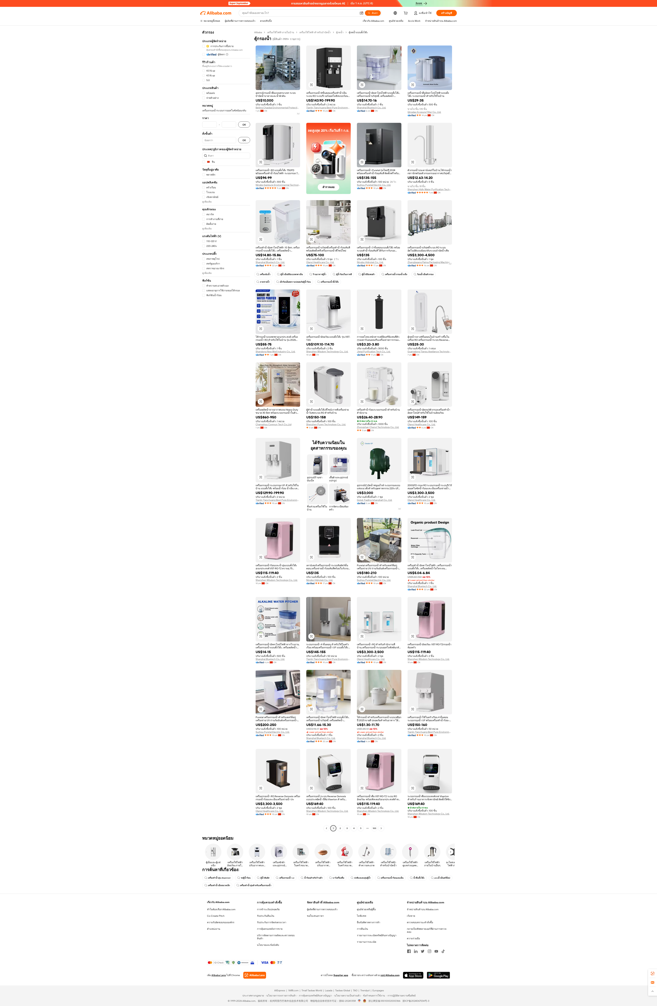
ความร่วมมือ (413, 938)
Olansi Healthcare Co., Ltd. (320, 262)
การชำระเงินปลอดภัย (268, 909)
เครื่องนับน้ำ (265, 274)
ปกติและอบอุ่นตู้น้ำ (362, 878)
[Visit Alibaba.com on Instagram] (429, 951)
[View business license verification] (359, 1001)
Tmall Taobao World (311, 990)
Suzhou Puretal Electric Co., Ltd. (374, 185)
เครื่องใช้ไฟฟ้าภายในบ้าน (280, 32)
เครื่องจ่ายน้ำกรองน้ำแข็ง (396, 274)
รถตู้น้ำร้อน (245, 878)
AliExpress (279, 990)
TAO (355, 990)
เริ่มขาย (411, 915)
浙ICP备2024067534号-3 (415, 1000)
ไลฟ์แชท (361, 915)
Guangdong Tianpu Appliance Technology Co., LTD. (430, 351)
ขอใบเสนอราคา (315, 915)
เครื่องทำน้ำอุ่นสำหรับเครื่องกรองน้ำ (255, 885)
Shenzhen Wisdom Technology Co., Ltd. (327, 351)
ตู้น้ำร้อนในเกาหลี (344, 274)
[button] (361, 13)
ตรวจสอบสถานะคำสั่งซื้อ (420, 922)
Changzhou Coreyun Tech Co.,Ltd (273, 424)
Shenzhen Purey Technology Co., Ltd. (326, 424)
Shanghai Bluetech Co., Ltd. (371, 107)
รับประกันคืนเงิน (265, 915)
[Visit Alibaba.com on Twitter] (423, 951)
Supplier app (340, 975)
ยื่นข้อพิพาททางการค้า (368, 922)
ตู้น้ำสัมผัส (264, 878)
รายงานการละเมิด (366, 941)
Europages (378, 990)
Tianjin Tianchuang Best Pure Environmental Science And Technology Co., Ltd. (328, 107)
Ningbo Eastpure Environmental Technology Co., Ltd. (278, 185)
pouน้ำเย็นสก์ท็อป (442, 878)
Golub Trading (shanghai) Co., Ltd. (374, 500)
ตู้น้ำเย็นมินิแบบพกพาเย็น (291, 274)
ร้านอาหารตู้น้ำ (319, 274)
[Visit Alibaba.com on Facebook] (409, 951)
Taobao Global (342, 990)
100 (374, 828)
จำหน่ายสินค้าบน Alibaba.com (423, 909)
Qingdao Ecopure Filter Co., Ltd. (424, 112)
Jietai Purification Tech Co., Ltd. (373, 351)
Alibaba (258, 32)
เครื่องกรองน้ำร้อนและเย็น (392, 878)
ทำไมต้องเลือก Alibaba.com (221, 909)
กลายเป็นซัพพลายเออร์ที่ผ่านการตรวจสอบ (426, 930)
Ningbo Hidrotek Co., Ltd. (370, 262)
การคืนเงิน (362, 928)
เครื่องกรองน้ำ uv (286, 878)
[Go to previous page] (326, 828)
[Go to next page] (381, 828)
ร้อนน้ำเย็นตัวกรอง (425, 274)
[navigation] (226, 431)
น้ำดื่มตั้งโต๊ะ (418, 878)
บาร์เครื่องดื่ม (338, 878)
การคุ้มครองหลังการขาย (269, 928)
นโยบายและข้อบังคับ (268, 945)
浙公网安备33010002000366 (384, 1000)
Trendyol (365, 990)
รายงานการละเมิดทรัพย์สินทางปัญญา (376, 935)
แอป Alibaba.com (390, 975)
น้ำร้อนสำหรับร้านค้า (313, 878)
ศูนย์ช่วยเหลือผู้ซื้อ (366, 909)
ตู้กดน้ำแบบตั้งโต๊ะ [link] (358, 32)
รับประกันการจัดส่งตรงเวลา (271, 922)
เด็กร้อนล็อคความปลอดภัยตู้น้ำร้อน (295, 282)
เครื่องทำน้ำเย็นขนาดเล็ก (219, 885)
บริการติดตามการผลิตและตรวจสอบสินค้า (276, 937)
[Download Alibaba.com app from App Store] (413, 975)
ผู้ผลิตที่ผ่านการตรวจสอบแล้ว (322, 909)
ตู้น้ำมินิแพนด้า (368, 274)
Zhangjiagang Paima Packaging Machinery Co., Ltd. (430, 262)
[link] (652, 973)
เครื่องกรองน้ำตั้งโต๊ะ (330, 282)
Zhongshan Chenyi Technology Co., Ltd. (378, 427)
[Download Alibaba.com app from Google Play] (438, 975)
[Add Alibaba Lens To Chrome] (254, 975)
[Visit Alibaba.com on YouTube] (436, 951)
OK (244, 124)
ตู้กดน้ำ (340, 32)
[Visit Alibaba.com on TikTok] (443, 951)
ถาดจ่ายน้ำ (265, 282)
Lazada (328, 990)
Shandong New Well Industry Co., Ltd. (275, 351)
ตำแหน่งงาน (213, 928)
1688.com (293, 990)
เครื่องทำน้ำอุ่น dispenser (219, 878)
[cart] (406, 13)
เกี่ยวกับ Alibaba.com (218, 902)
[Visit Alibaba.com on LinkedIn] (416, 951)
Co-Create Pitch (215, 915)
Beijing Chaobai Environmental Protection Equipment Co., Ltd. (278, 107)
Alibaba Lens (218, 975)
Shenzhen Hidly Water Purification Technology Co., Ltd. (430, 189)
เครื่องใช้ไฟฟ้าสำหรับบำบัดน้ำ (315, 32)
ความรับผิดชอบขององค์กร (220, 922)
